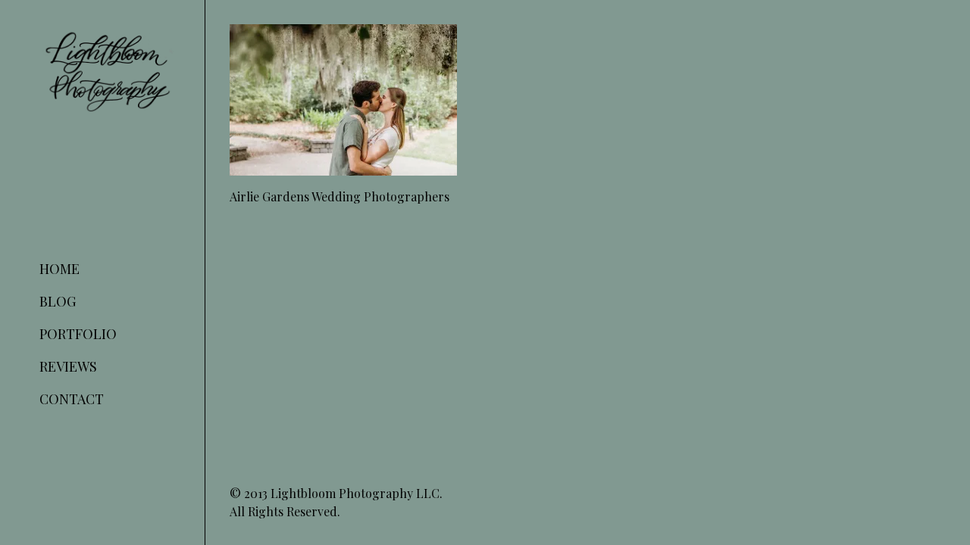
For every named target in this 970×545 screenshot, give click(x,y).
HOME (59, 269)
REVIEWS (68, 366)
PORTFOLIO (78, 334)
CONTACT (71, 399)
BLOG (57, 301)
